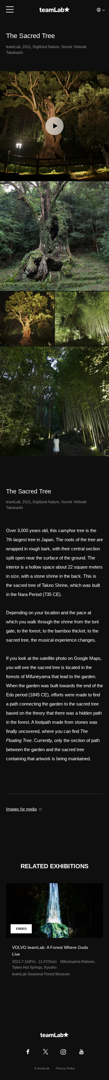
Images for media (21, 809)
